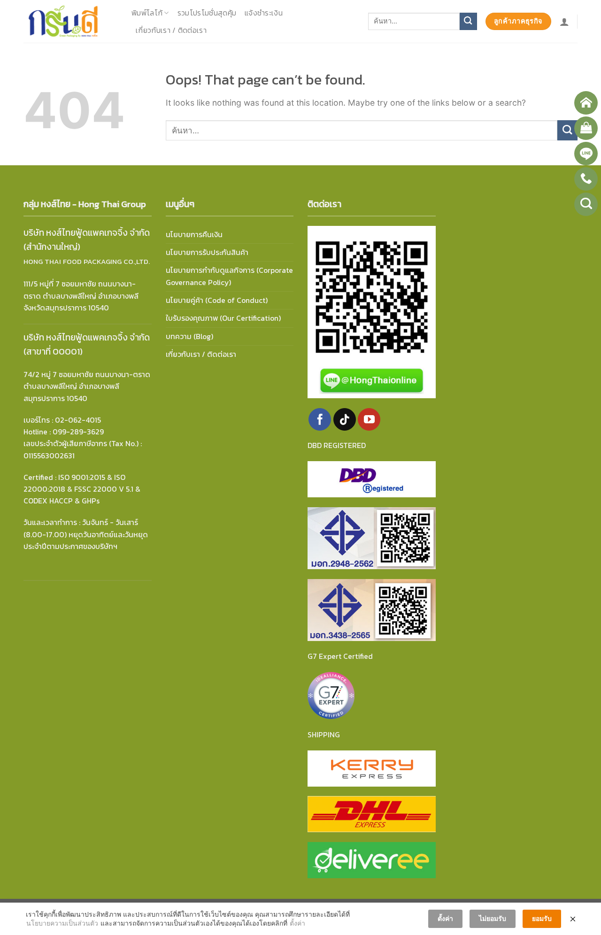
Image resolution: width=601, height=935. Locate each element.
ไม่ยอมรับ (492, 918)
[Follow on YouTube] (369, 419)
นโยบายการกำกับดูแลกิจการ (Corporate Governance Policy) (229, 276)
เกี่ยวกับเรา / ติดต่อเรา (171, 30)
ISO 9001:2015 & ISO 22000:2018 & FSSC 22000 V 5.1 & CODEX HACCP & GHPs (81, 489)
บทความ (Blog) (189, 336)
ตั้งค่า (297, 923)
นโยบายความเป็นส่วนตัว (62, 923)
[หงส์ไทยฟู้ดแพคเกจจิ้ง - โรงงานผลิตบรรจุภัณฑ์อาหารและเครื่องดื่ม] (70, 21)
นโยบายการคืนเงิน (194, 234)
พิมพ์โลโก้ (146, 13)
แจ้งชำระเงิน (264, 13)
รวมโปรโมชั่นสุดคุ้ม (206, 13)
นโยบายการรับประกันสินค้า (207, 252)
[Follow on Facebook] (319, 419)
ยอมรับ (542, 918)
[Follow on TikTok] (344, 419)
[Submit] (468, 21)
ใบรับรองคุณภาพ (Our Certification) (223, 318)
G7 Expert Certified (340, 656)
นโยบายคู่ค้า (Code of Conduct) (217, 300)
